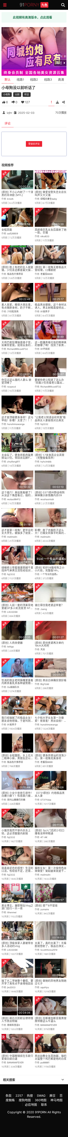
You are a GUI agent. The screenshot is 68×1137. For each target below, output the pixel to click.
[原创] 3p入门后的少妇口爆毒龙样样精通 (49, 832)
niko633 (44, 236)
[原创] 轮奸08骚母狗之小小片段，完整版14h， (49, 569)
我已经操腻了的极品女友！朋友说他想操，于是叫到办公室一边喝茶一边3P (17, 720)
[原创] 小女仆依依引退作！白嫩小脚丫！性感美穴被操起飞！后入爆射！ (17, 795)
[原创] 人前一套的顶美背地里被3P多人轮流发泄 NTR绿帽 (17, 608)
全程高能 (7, 229)
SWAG (41, 1095)
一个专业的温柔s (48, 574)
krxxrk (10, 198)
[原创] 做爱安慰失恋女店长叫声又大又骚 (50, 193)
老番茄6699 (46, 274)
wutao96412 (13, 499)
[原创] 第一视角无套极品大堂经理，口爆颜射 (50, 268)
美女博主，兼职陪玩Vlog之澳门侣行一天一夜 (17, 907)
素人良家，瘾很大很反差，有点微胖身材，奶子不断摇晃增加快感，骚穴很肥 (17, 307)
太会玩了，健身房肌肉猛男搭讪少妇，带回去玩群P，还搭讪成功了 (17, 457)
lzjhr (9, 112)
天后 (42, 649)
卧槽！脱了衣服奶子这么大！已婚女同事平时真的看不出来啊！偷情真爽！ (50, 533)
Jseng (43, 609)
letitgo (10, 646)
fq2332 (44, 424)
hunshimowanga (16, 424)
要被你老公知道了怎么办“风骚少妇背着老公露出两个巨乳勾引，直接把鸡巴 (50, 382)
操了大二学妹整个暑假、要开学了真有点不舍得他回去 (17, 982)
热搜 (30, 1095)
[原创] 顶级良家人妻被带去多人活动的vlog (17, 944)
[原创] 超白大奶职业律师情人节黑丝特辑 (17, 1019)
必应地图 (31, 1104)
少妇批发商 (13, 311)
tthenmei (11, 912)
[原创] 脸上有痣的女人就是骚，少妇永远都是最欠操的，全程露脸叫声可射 (17, 270)
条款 (8, 1095)
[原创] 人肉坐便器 (12, 642)
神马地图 (56, 1100)
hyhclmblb (45, 461)
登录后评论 (34, 143)
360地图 (40, 1100)
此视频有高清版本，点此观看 (32, 17)
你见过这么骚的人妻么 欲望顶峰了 (16, 381)
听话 (26, 94)
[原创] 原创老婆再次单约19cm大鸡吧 (49, 644)
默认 (8, 79)
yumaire (44, 909)
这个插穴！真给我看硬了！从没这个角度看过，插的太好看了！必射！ (17, 495)
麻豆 (52, 1095)
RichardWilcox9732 (17, 349)
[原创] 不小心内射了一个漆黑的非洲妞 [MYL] (17, 193)
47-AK (43, 837)
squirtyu (44, 987)
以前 (17, 94)
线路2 (34, 79)
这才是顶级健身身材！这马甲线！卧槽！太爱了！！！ (17, 419)
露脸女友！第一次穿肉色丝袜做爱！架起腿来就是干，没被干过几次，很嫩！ (50, 871)
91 (33, 5)
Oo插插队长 (13, 687)
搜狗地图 (25, 1100)
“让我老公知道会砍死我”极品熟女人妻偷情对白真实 (50, 419)
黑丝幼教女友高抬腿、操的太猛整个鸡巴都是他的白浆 (50, 1057)
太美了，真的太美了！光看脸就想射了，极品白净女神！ (50, 945)
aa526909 (12, 233)
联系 (44, 1104)
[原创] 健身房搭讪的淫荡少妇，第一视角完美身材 (50, 757)
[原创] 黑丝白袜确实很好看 (50, 680)
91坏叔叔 (45, 349)
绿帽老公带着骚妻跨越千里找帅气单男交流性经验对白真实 (17, 570)
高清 (61, 79)
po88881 (44, 1062)
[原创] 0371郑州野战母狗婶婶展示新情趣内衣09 (50, 494)
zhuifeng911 (13, 461)
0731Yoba (45, 799)
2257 (19, 1095)
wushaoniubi (47, 499)
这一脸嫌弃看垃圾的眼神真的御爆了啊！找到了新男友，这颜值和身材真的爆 (50, 345)
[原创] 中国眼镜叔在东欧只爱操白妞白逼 (17, 1057)
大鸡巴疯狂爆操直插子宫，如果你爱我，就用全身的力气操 (17, 345)
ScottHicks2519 (48, 949)
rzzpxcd (11, 386)
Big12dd (44, 684)
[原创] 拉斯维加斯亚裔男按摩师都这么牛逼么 (50, 1019)
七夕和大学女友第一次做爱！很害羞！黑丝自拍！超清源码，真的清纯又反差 (50, 720)
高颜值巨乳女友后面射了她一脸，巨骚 (50, 231)
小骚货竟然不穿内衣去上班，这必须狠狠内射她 (16, 832)
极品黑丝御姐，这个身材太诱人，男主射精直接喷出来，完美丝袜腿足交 (50, 307)
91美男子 (45, 311)
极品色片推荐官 (15, 274)
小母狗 (6, 94)
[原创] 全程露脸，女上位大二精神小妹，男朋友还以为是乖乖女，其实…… (17, 758)
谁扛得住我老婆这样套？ (49, 605)
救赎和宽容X (13, 1025)
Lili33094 (12, 612)
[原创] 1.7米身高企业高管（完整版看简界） (49, 456)
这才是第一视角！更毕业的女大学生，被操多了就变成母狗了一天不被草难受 (17, 533)
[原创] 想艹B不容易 (46, 905)
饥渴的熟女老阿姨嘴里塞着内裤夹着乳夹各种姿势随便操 (17, 683)
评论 (8, 123)
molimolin (12, 536)
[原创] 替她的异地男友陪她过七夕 (50, 982)
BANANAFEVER (48, 1025)
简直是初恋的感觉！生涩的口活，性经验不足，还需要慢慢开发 (17, 871)
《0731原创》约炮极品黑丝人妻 (50, 794)
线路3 (48, 79)
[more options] (62, 1079)
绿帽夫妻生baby (48, 198)
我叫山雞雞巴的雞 (16, 799)
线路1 (20, 79)
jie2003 (11, 987)
